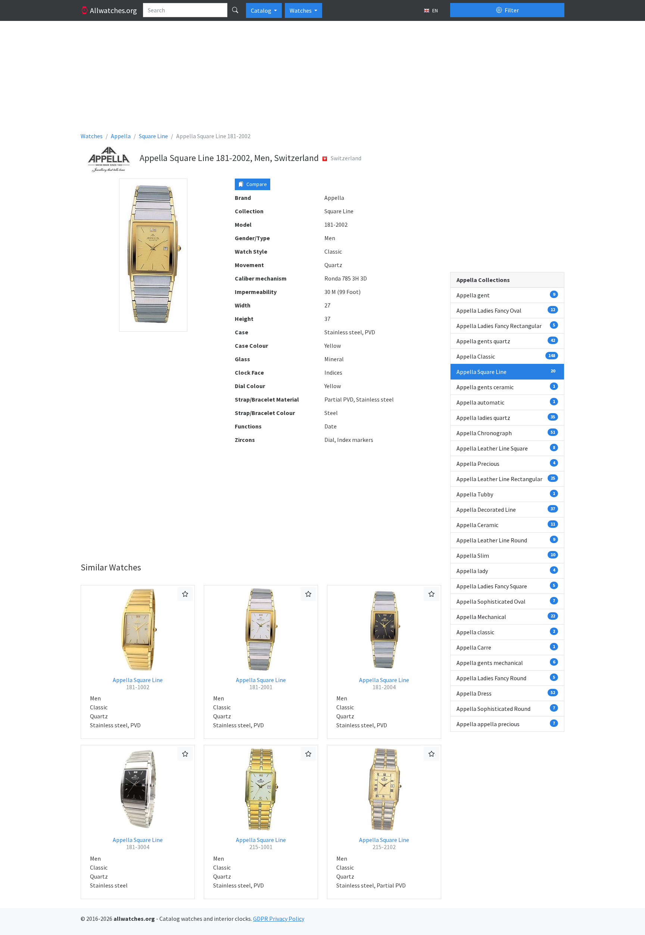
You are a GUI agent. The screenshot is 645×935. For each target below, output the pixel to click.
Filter (511, 10)
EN (434, 10)
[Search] (235, 10)
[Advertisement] (305, 79)
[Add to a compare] (185, 594)
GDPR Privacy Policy (278, 918)
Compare (256, 184)
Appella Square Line (138, 683)
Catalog (261, 10)
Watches (301, 10)
